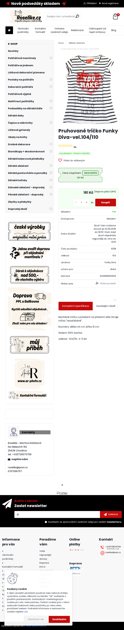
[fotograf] (29, 360)
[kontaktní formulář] (29, 392)
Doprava (44, 562)
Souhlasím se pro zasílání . (85, 521)
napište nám (19, 459)
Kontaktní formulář (40, 30)
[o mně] (29, 335)
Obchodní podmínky (23, 30)
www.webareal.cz (36, 625)
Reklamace (77, 30)
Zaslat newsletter (30, 505)
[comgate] (77, 551)
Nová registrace (110, 3)
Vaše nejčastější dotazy (45, 555)
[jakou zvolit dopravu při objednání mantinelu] (29, 246)
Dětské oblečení (77, 43)
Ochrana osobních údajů (59, 30)
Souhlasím (59, 619)
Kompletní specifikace (75, 306)
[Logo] (26, 16)
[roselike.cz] (29, 231)
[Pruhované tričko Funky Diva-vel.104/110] (88, 90)
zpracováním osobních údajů (78, 521)
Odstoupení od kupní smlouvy (97, 30)
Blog (113, 30)
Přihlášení (92, 3)
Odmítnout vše (36, 619)
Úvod (61, 43)
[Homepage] (9, 30)
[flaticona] (62, 486)
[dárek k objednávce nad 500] (29, 274)
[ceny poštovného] (29, 289)
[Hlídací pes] (103, 283)
